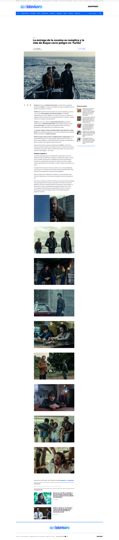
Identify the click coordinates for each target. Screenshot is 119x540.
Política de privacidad (24, 536)
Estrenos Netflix (23, 0)
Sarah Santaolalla (55, 0)
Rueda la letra (29, 0)
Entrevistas (77, 13)
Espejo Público (95, 0)
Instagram (71, 480)
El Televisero (38, 48)
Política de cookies (41, 536)
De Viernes (76, 0)
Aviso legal (18, 536)
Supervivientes (45, 13)
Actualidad (32, 13)
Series (38, 13)
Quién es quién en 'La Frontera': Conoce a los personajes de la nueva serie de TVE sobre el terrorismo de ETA (63, 510)
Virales (65, 13)
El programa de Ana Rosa (46, 0)
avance (35, 486)
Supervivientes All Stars (88, 0)
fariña (48, 486)
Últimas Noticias (25, 13)
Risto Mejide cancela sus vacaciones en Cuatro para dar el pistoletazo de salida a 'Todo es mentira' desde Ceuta (88, 141)
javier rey (52, 486)
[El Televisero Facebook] (60, 536)
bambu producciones (42, 486)
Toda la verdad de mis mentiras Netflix (66, 0)
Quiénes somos (48, 536)
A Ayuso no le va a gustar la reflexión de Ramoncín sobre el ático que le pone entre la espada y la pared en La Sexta (88, 134)
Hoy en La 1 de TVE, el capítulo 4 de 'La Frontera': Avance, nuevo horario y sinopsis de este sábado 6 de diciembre (63, 495)
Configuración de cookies (33, 536)
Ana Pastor (81, 0)
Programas (59, 13)
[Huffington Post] (93, 6)
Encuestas (70, 13)
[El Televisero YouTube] (65, 536)
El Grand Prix (101, 0)
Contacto (53, 536)
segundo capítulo (57, 486)
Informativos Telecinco (37, 0)
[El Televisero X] (61, 536)
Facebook (62, 480)
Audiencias (52, 13)
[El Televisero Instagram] (63, 536)
